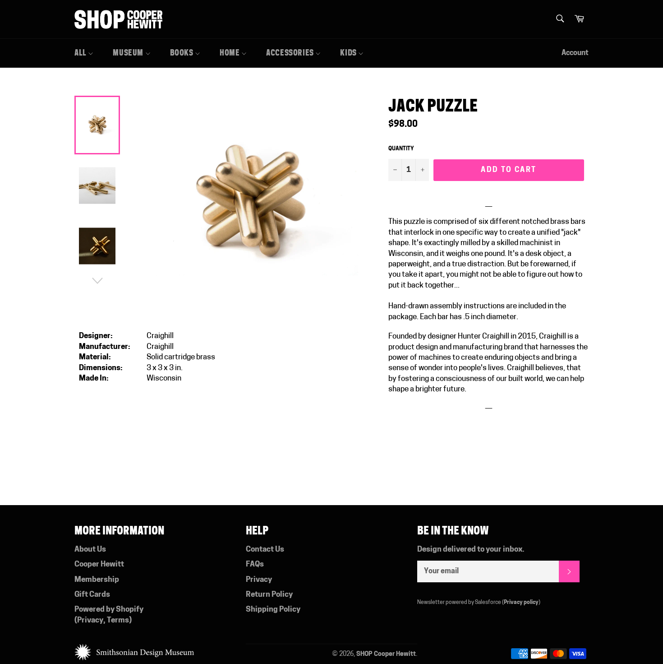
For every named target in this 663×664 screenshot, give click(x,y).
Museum (129, 52)
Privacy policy (521, 602)
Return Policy (269, 595)
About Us (90, 549)
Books (182, 52)
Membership (96, 580)
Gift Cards (92, 595)
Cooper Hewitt (99, 564)
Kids (349, 52)
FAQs (255, 564)
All (81, 52)
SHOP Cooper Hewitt (386, 654)
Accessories (290, 52)
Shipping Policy (273, 609)
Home (230, 52)
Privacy (90, 620)
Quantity (401, 149)
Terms (118, 620)
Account (575, 53)
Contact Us (265, 549)
